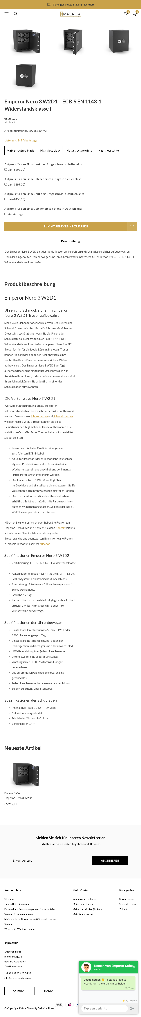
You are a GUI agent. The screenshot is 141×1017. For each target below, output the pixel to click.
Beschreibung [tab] (70, 241)
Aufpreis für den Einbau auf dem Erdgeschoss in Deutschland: (44, 193)
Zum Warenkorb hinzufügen (66, 226)
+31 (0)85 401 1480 (20, 973)
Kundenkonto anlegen (84, 899)
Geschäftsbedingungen (16, 904)
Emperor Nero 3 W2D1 (18, 797)
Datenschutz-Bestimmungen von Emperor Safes (29, 909)
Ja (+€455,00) (16, 199)
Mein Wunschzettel (83, 914)
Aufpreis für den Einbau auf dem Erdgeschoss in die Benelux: (43, 164)
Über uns (9, 899)
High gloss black (50, 150)
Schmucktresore (128, 904)
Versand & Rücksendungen (18, 914)
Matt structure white (79, 150)
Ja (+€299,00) (16, 169)
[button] (7, 14)
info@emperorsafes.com (17, 978)
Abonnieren (110, 860)
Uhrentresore (126, 899)
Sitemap (8, 924)
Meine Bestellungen (83, 904)
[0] (134, 14)
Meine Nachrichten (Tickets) (87, 909)
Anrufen (18, 990)
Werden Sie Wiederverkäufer (19, 929)
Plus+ (51, 1008)
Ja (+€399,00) (16, 184)
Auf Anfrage (15, 214)
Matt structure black (20, 150)
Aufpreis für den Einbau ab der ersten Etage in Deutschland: (43, 208)
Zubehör (124, 909)
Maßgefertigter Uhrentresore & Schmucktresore (30, 919)
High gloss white (108, 150)
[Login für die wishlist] (132, 226)
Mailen (48, 990)
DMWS (42, 1008)
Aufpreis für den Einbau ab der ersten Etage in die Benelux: (42, 179)
